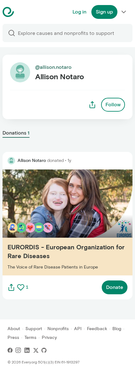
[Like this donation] (21, 287)
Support (33, 328)
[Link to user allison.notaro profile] (11, 160)
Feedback (97, 328)
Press (13, 337)
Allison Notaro (32, 160)
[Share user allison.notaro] (92, 104)
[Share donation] (11, 287)
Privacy (49, 337)
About (14, 328)
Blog (116, 328)
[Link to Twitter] (36, 350)
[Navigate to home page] (24, 12)
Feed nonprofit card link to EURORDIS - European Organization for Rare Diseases (60, 222)
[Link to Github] (43, 350)
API (78, 328)
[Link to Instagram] (18, 350)
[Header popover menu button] (123, 12)
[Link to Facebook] (10, 350)
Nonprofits (58, 328)
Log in (79, 12)
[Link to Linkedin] (27, 350)
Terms (30, 337)
